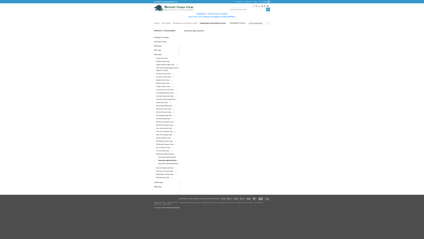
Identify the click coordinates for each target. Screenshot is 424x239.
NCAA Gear (158, 182)
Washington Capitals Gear (165, 174)
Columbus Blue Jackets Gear (166, 99)
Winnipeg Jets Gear (162, 177)
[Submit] (268, 9)
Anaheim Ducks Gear (163, 73)
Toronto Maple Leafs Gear (165, 168)
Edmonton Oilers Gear (163, 109)
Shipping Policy (160, 202)
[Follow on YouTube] (268, 6)
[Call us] (259, 6)
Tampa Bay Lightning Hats (167, 157)
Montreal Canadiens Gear (165, 122)
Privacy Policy (173, 202)
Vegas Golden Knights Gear (165, 65)
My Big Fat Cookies (161, 37)
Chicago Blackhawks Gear (165, 93)
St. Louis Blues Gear (162, 151)
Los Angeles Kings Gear (164, 115)
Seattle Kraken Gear (163, 61)
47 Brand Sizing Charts (244, 202)
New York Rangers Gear (164, 135)
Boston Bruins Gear (162, 80)
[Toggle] (179, 46)
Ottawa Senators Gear (163, 138)
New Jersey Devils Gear (164, 128)
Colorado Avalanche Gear (165, 96)
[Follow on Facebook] (253, 6)
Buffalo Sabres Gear (163, 83)
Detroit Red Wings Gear (164, 106)
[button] (255, 1)
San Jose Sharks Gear (163, 147)
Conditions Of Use (208, 202)
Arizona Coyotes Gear (163, 77)
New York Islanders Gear (164, 131)
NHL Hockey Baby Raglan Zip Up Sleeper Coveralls (167, 69)
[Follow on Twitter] (256, 6)
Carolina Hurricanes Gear (165, 90)
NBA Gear (158, 187)
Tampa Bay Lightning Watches (168, 163)
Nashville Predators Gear (164, 125)
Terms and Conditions (225, 202)
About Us (248, 2)
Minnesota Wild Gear (163, 119)
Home (156, 23)
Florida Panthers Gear (163, 112)
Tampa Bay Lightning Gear (185, 23)
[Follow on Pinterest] (262, 6)
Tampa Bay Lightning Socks (167, 160)
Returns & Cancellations (190, 202)
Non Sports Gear (160, 41)
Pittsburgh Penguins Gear (165, 144)
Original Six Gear (162, 58)
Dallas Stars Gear (162, 102)
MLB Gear (158, 46)
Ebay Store (167, 204)
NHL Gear (166, 23)
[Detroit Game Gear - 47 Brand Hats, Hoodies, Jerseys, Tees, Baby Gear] (174, 8)
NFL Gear (157, 50)
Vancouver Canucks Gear (164, 171)
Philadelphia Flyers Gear (164, 141)
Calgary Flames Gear (163, 86)
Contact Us (238, 2)
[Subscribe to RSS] (265, 6)
